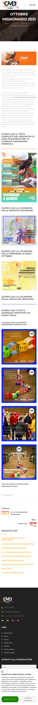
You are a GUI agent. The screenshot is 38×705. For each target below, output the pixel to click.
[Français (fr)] (18, 621)
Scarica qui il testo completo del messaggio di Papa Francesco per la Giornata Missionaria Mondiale (18, 139)
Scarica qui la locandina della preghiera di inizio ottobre (17, 253)
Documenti (8, 633)
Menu (31, 5)
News (6, 636)
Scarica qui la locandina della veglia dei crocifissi (18, 297)
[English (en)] (13, 621)
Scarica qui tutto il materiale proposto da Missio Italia (16, 313)
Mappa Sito (8, 643)
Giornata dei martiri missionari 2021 (18, 544)
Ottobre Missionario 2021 (13, 573)
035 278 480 (9, 608)
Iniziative (14, 23)
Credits (6, 646)
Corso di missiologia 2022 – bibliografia (14, 539)
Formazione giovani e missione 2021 (18, 564)
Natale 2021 (6, 569)
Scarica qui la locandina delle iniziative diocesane (17, 209)
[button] (7, 495)
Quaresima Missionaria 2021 (14, 548)
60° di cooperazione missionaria (16, 552)
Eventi (6, 639)
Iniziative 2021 (26, 23)
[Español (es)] (8, 621)
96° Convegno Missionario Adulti (17, 556)
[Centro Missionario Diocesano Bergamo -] (10, 5)
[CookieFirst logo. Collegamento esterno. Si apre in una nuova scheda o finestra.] (2, 672)
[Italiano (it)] (2, 621)
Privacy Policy (9, 649)
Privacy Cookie (9, 653)
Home (6, 23)
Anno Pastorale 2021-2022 (13, 560)
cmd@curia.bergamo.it (11, 612)
